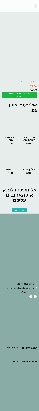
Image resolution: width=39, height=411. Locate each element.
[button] (35, 6)
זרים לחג (27, 81)
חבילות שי (12, 347)
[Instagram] (30, 296)
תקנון (15, 361)
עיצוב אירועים (29, 347)
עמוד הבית (34, 81)
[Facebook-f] (35, 296)
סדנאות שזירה (29, 361)
